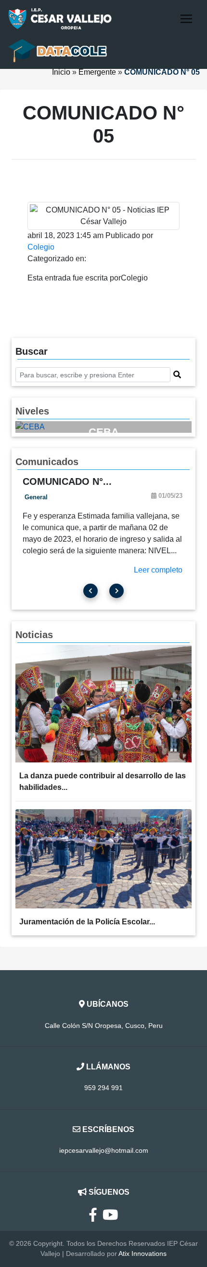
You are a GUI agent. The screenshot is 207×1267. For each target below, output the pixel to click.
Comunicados (46, 461)
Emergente (97, 72)
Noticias (34, 634)
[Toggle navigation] (186, 19)
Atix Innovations (142, 1253)
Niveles (32, 411)
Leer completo (158, 570)
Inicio (61, 72)
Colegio (40, 247)
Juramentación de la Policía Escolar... (87, 922)
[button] (177, 375)
